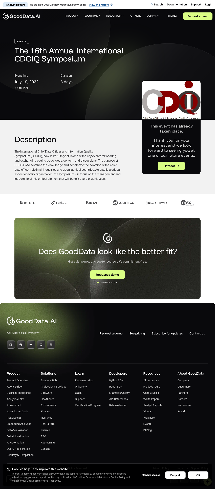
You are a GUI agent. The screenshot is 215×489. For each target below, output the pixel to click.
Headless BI (14, 417)
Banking (45, 448)
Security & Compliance (20, 455)
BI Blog (147, 430)
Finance (45, 411)
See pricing (137, 333)
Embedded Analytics (19, 424)
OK (198, 475)
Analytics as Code (17, 411)
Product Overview (17, 380)
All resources (151, 380)
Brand (181, 411)
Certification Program (88, 405)
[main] (107, 157)
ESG (43, 436)
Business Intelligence (19, 392)
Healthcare (47, 399)
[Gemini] (31, 345)
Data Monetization (18, 436)
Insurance (46, 417)
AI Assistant (14, 405)
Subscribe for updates (167, 333)
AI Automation (15, 442)
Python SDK (116, 380)
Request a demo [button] (107, 275)
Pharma (45, 430)
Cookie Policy (118, 477)
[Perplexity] (51, 345)
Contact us (171, 166)
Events (147, 424)
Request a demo (197, 16)
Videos (147, 411)
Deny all (175, 475)
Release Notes (117, 405)
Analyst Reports (152, 405)
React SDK (115, 386)
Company (183, 380)
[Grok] (41, 345)
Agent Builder (15, 386)
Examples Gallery (119, 392)
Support (80, 399)
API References (118, 399)
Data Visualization (17, 430)
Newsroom (184, 405)
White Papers (151, 399)
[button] (72, 16)
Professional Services (53, 386)
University (81, 386)
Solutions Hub (49, 380)
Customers (184, 386)
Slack (78, 392)
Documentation (84, 380)
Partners (183, 392)
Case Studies (151, 392)
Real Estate (48, 424)
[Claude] (21, 345)
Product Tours (151, 386)
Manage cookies (151, 474)
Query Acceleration (18, 448)
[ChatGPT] (11, 345)
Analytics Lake (15, 399)
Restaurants (48, 442)
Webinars (149, 417)
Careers (182, 399)
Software (46, 392)
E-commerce (48, 405)
